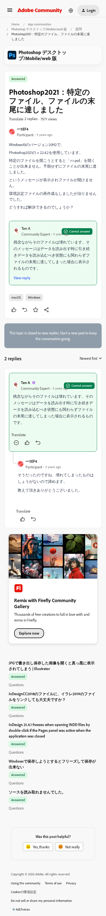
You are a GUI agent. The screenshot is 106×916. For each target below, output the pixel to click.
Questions (16, 684)
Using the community (25, 883)
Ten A (25, 228)
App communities (39, 24)
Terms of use (53, 883)
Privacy (71, 883)
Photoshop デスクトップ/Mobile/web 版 (39, 29)
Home (15, 24)
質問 (78, 29)
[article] (53, 412)
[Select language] (71, 10)
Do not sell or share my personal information (41, 901)
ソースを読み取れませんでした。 (37, 792)
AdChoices (23, 909)
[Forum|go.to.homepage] (39, 10)
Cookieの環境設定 (23, 892)
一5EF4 (22, 129)
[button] (10, 12)
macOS (16, 297)
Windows (34, 297)
